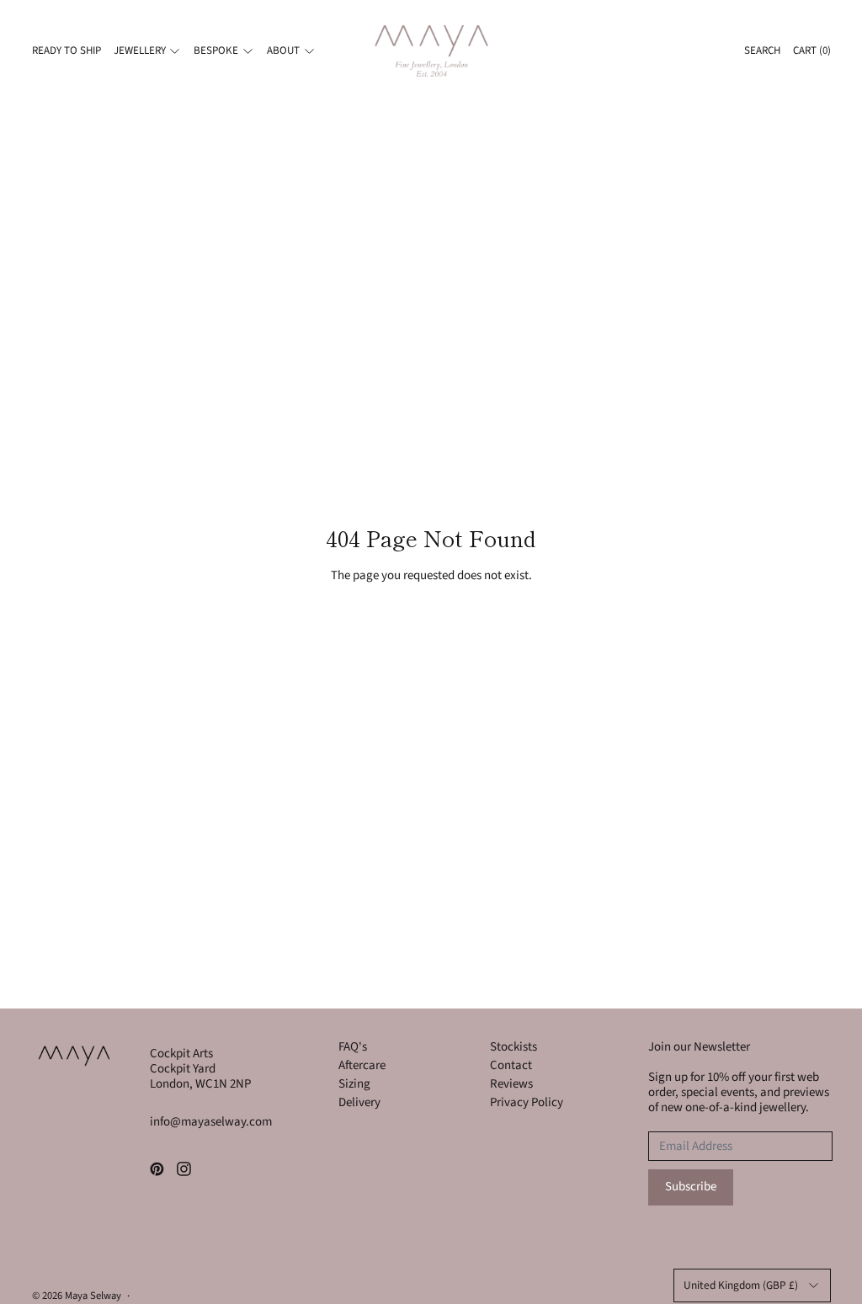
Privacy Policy (526, 1102)
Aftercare (362, 1065)
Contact (511, 1065)
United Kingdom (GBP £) (741, 1285)
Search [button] (762, 50)
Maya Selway (93, 1295)
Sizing (354, 1084)
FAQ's (352, 1047)
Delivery (359, 1102)
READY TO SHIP (66, 50)
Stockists (513, 1047)
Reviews (511, 1084)
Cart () (812, 50)
